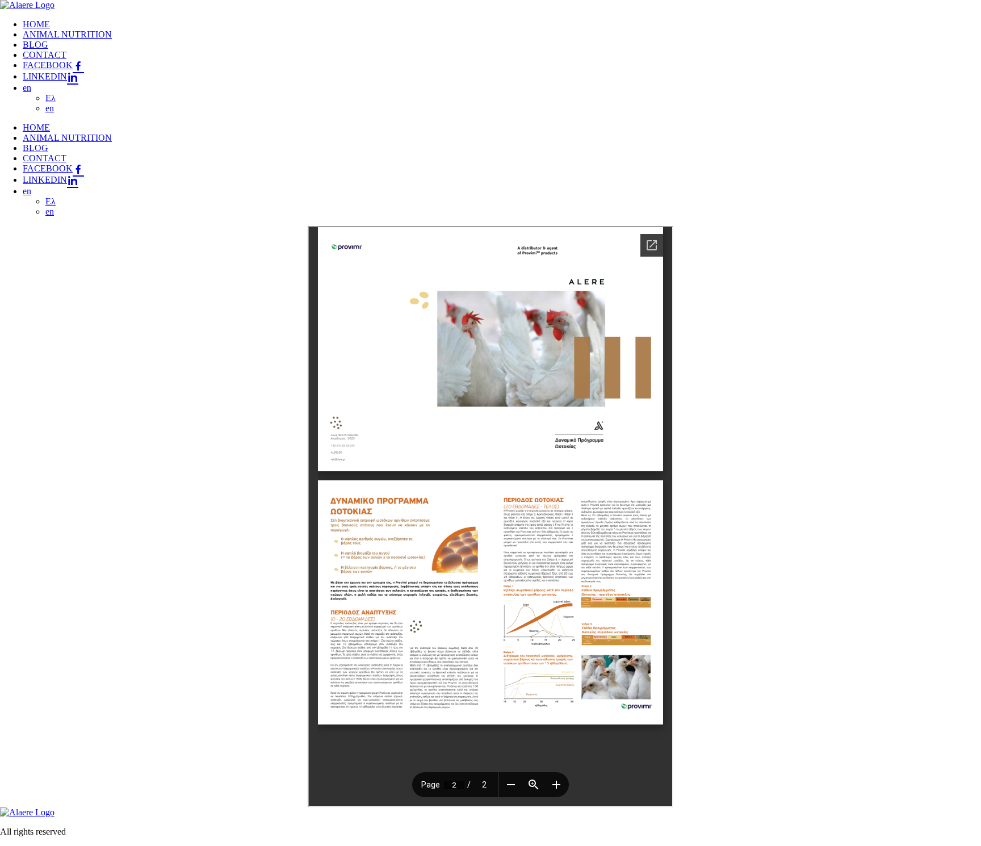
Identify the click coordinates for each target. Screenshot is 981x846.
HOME (36, 24)
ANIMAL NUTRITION (67, 34)
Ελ (50, 98)
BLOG (35, 44)
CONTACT (44, 55)
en (27, 88)
